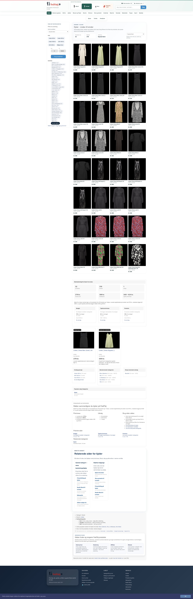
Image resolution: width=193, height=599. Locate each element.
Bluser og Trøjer (77, 13)
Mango (55, 93)
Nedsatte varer (139, 3)
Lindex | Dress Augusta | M (116, 66)
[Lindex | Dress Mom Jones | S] (137, 83)
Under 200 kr (52, 38)
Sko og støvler (98, 13)
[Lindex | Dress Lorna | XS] (100, 140)
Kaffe (54, 82)
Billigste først (60, 44)
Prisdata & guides (130, 578)
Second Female (57, 112)
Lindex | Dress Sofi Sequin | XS (81, 210)
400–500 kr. (77, 375)
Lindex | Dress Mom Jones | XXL (135, 66)
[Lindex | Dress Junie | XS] (137, 226)
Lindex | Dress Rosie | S (115, 152)
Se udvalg (78, 320)
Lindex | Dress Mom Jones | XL (81, 95)
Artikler (127, 573)
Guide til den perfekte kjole (101, 558)
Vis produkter (58, 56)
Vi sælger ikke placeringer (118, 531)
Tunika (95, 18)
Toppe (130, 13)
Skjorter (112, 13)
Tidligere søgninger (108, 578)
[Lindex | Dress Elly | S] (119, 112)
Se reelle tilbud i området (132, 426)
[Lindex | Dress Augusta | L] (82, 55)
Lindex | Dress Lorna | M (134, 124)
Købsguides (128, 580)
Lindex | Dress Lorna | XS (97, 152)
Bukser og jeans (56, 13)
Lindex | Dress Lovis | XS (97, 124)
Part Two (55, 105)
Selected (55, 114)
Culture (55, 70)
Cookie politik (86, 584)
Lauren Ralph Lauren (58, 87)
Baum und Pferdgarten (58, 64)
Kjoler (49, 13)
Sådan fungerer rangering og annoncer (57, 125)
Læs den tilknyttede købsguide (133, 428)
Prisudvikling (129, 584)
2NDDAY (55, 63)
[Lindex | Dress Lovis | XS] (100, 112)
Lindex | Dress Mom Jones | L (98, 95)
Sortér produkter (51, 29)
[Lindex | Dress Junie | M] (100, 226)
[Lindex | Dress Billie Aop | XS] (119, 255)
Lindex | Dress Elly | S (115, 124)
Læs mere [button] (43, 596)
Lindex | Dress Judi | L (97, 210)
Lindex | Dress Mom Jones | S (135, 95)
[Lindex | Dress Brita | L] (137, 140)
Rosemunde (56, 108)
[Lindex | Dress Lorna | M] (137, 112)
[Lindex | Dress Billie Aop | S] (100, 255)
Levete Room (56, 88)
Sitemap (106, 580)
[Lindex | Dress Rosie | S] (119, 140)
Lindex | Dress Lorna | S (79, 152)
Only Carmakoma (57, 103)
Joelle (54, 81)
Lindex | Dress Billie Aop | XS (116, 267)
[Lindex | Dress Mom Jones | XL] (82, 83)
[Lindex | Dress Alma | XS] (82, 255)
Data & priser (103, 531)
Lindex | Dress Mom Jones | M (117, 95)
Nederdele (124, 13)
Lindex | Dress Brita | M (79, 181)
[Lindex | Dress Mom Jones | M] (119, 83)
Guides (127, 575)
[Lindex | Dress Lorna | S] (82, 140)
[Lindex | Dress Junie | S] (119, 226)
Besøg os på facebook (109, 575)
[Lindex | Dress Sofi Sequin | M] (119, 169)
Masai (54, 94)
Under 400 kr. (77, 373)
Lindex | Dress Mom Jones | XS (81, 124)
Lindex (82, 517)
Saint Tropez (56, 109)
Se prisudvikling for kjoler (132, 425)
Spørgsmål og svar (108, 573)
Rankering (128, 589)
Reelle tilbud (129, 582)
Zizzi (54, 121)
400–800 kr (52, 44)
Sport (135, 13)
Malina (55, 91)
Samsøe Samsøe (57, 111)
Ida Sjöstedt (56, 79)
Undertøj (105, 13)
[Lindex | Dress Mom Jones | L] (100, 83)
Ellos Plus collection (58, 75)
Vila (54, 118)
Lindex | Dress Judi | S (133, 210)
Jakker (69, 13)
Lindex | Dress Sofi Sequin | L (98, 181)
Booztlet (127, 373)
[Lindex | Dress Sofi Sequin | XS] (82, 198)
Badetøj (141, 13)
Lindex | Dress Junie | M (97, 238)
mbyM (54, 96)
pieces (55, 106)
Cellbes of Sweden (58, 69)
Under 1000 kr (52, 41)
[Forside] (54, 3)
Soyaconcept (56, 115)
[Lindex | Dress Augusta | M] (119, 55)
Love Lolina (55, 90)
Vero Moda (56, 117)
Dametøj (118, 13)
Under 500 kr (61, 38)
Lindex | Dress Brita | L (133, 152)
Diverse (90, 13)
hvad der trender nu (118, 558)
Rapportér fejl (126, 531)
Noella (54, 99)
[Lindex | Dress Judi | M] (119, 198)
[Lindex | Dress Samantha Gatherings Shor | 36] (137, 255)
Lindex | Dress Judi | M (115, 210)
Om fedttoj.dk (85, 573)
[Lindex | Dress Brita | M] (82, 169)
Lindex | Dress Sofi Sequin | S (135, 181)
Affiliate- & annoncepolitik (88, 582)
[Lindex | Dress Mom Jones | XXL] (137, 55)
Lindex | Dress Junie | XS (134, 238)
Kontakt (84, 575)
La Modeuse (56, 85)
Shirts (64, 13)
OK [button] (185, 596)
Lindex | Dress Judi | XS (79, 238)
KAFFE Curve (56, 84)
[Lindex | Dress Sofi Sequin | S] (137, 169)
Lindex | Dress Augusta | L (80, 66)
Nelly (54, 97)
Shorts (84, 13)
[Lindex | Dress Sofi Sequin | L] (100, 169)
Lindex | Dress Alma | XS (79, 267)
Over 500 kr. (77, 377)
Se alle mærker (55, 123)
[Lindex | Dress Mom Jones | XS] (82, 112)
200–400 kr (61, 41)
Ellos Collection (57, 73)
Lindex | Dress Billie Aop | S (98, 267)
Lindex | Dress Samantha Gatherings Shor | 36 (134, 268)
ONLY (54, 102)
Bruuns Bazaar (56, 66)
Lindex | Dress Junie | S (115, 238)
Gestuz (55, 78)
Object (55, 100)
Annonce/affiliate (110, 531)
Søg (143, 7)
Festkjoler (102, 18)
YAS (54, 120)
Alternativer (128, 587)
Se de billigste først (79, 379)
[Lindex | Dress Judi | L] (100, 198)
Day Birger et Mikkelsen (59, 72)
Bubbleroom (56, 67)
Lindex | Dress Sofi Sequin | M (117, 181)
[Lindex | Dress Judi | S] (137, 198)
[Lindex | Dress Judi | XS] (82, 226)
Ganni (54, 76)
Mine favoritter (127, 3)
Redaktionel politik (86, 580)
